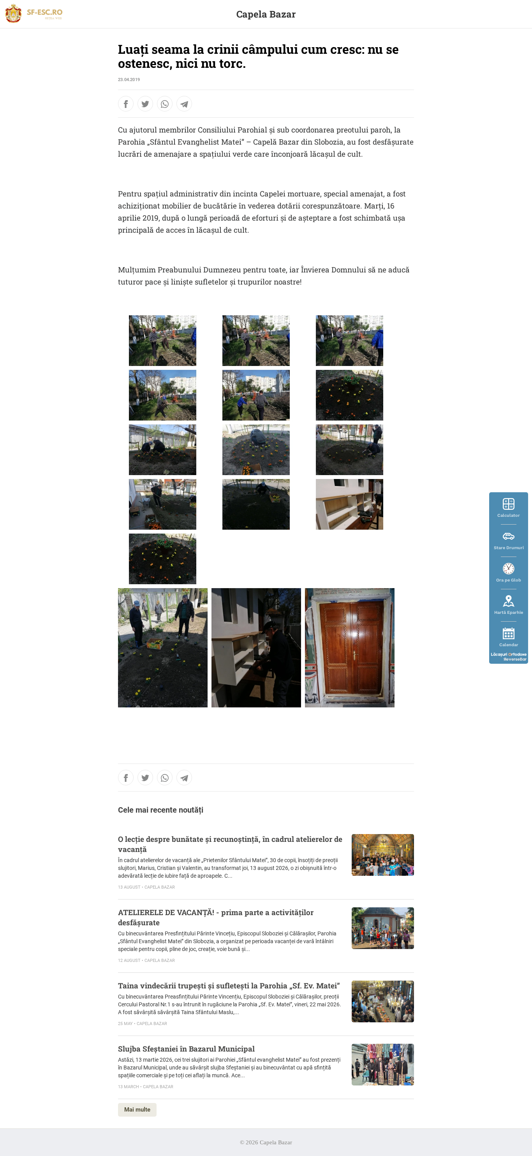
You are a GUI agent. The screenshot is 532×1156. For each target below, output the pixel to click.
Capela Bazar (266, 14)
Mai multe (137, 1109)
